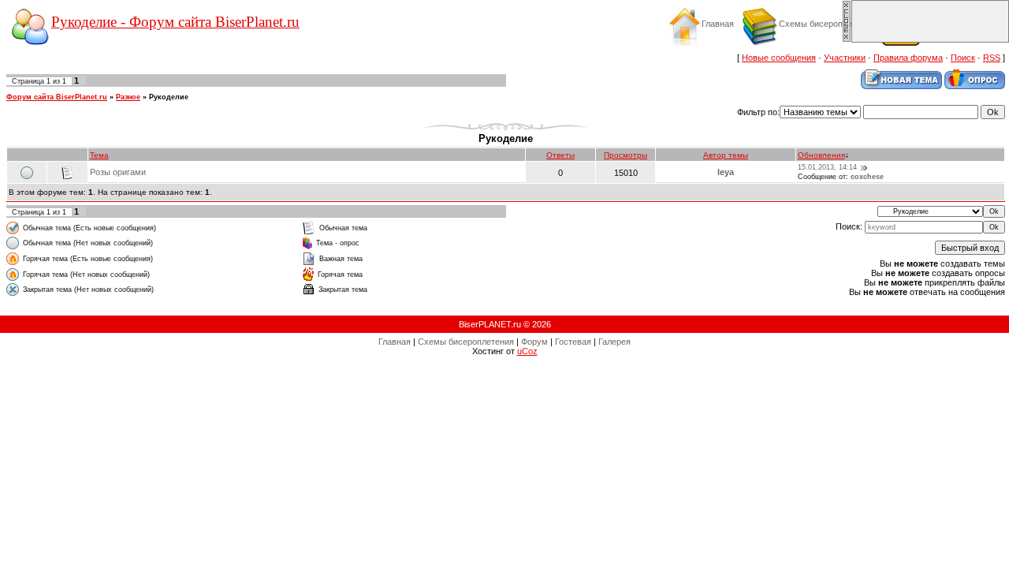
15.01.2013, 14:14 (827, 167)
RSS (991, 57)
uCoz (527, 351)
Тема (99, 155)
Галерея (614, 341)
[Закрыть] (846, 39)
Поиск (963, 57)
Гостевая (573, 341)
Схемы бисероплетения (827, 23)
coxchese (867, 177)
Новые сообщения (779, 57)
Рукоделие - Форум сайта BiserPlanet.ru (175, 21)
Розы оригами (118, 172)
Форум (534, 341)
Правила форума (908, 57)
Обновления (821, 155)
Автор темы (725, 155)
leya (725, 172)
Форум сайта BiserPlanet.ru (56, 97)
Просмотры (625, 155)
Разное (128, 97)
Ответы (560, 155)
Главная (718, 23)
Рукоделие (168, 97)
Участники (845, 57)
